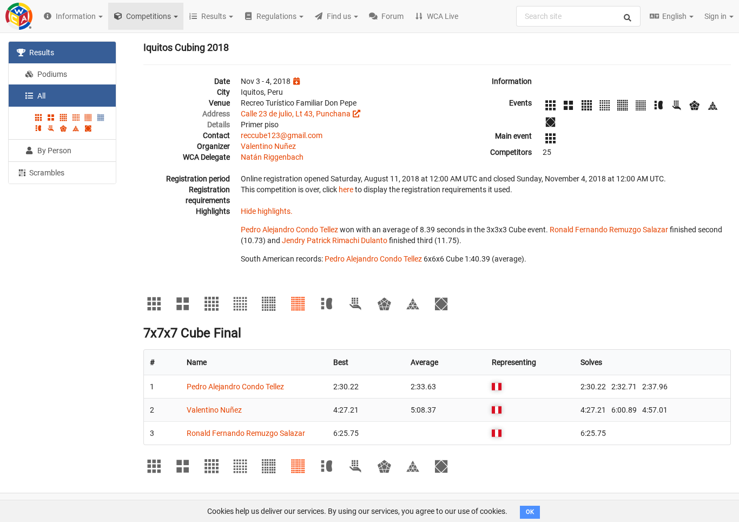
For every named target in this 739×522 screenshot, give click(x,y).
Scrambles (46, 172)
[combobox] (578, 16)
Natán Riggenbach (272, 157)
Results (41, 52)
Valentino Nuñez (268, 146)
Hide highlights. (267, 211)
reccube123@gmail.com (281, 135)
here (346, 189)
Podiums (51, 74)
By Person (53, 150)
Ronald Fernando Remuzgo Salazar (609, 229)
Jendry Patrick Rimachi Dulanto (334, 240)
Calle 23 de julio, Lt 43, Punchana (296, 113)
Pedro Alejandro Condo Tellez (289, 229)
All (40, 96)
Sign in (716, 16)
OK (530, 512)
